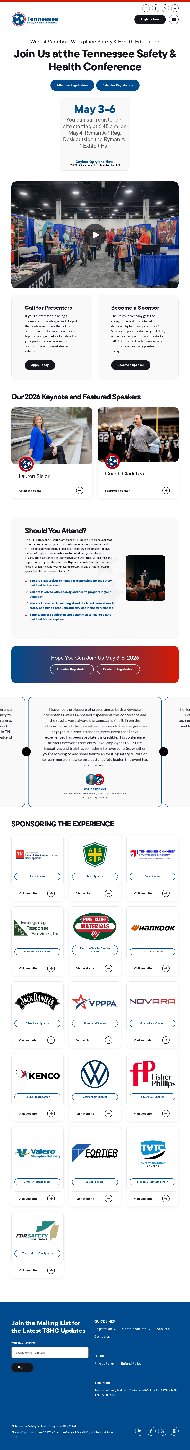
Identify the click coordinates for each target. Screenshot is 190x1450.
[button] (174, 19)
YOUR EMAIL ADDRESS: (24, 1343)
